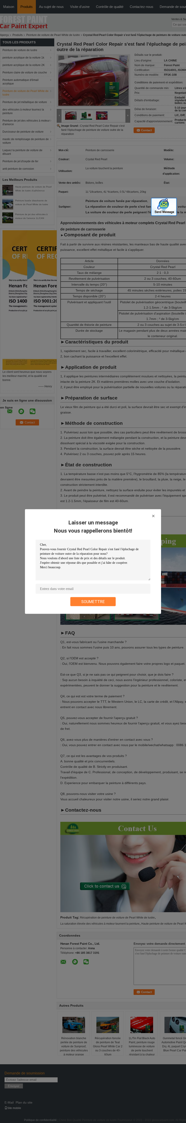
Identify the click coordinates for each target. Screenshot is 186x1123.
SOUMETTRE (93, 601)
